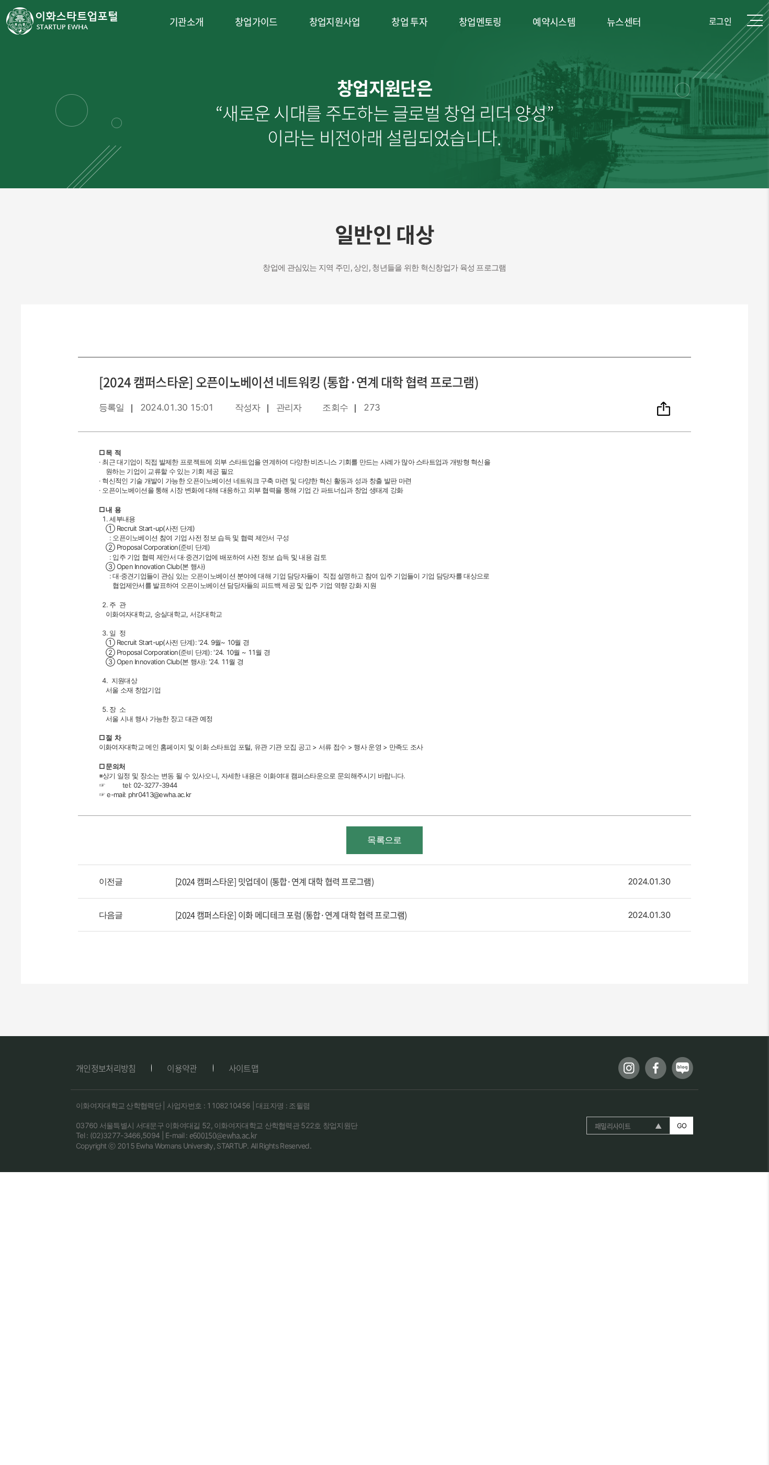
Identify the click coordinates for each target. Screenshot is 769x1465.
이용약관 (182, 1068)
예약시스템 (554, 22)
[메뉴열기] (755, 21)
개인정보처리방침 (105, 1068)
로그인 (720, 21)
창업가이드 (256, 22)
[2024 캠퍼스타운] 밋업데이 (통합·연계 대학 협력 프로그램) (274, 881)
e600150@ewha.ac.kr (222, 1135)
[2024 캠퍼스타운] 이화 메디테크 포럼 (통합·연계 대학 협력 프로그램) (291, 915)
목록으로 (384, 840)
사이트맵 (243, 1068)
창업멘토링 (480, 22)
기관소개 (186, 22)
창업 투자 (409, 22)
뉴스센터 (624, 22)
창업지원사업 (334, 22)
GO (682, 1125)
